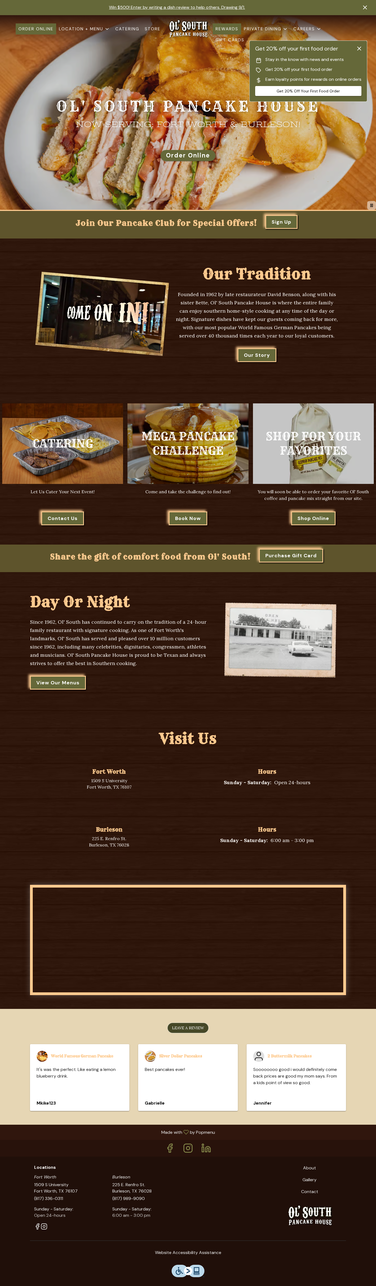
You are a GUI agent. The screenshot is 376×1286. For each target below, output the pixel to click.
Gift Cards (230, 40)
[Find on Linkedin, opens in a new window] (206, 1150)
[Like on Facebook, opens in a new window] (105, 807)
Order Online (35, 29)
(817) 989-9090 (128, 1198)
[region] (191, 943)
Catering (127, 29)
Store (152, 29)
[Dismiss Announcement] (365, 7)
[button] (84, 28)
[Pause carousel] (371, 205)
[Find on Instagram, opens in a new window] (113, 807)
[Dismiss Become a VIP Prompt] (359, 48)
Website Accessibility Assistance (188, 1252)
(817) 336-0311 (48, 1198)
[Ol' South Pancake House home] (188, 29)
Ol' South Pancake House (310, 1215)
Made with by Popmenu (109, 1132)
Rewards (227, 29)
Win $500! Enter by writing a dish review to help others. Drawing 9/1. (177, 7)
